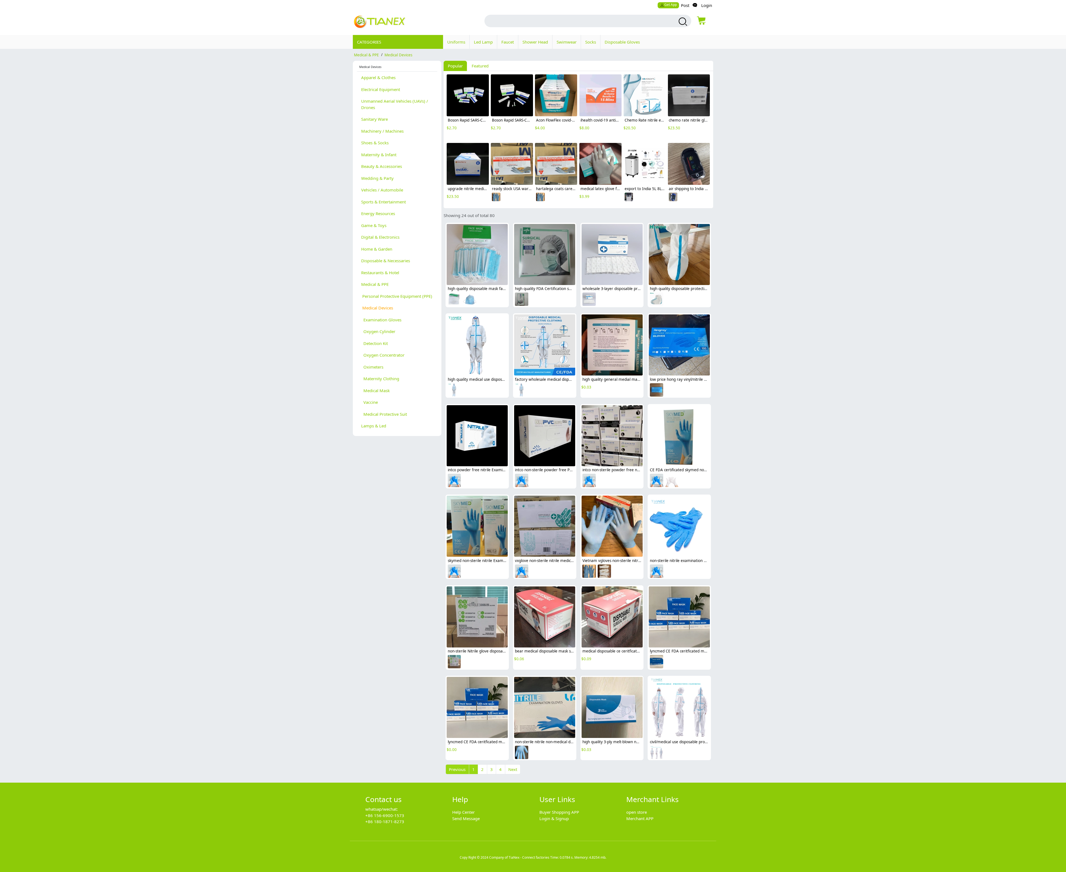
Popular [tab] (455, 66)
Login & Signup (554, 818)
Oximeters (372, 367)
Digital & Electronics (380, 237)
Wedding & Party (377, 178)
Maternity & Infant (378, 154)
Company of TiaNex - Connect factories (519, 857)
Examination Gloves (381, 319)
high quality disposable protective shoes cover (690, 288)
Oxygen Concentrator (382, 355)
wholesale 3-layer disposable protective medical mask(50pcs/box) (639, 288)
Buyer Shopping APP (559, 812)
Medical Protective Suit (384, 414)
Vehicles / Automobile (382, 190)
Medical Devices (398, 54)
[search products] (682, 22)
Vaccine (369, 402)
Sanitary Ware (374, 119)
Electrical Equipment (380, 89)
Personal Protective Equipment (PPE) (396, 296)
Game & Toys (373, 225)
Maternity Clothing (380, 378)
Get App (670, 4)
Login (706, 5)
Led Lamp (483, 42)
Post (685, 5)
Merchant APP (639, 818)
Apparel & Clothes (378, 77)
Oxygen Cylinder (378, 331)
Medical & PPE (366, 54)
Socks (590, 42)
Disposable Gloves (622, 42)
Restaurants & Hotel (380, 272)
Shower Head (535, 42)
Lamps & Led (373, 426)
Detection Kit (374, 343)
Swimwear (567, 42)
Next (512, 769)
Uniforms (456, 42)
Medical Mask (375, 390)
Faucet (507, 42)
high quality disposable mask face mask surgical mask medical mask (507, 288)
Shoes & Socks (375, 142)
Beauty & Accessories (381, 166)
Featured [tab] (480, 66)
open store (636, 812)
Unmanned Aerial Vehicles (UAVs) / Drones (394, 104)
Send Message (466, 818)
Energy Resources (378, 213)
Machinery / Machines (382, 131)
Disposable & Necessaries (385, 260)
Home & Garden (376, 249)
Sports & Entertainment (383, 202)
